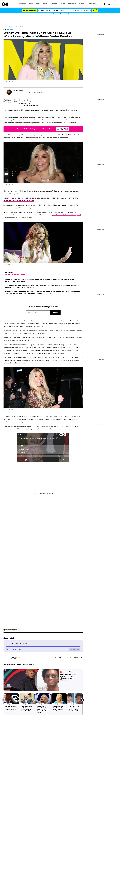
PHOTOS (54, 4)
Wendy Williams (19, 110)
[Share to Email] (29, 100)
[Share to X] (16, 100)
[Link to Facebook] (100, 3)
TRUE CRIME (72, 4)
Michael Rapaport (53, 345)
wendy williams (18, 26)
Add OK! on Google (32, 105)
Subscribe (92, 4)
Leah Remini (18, 347)
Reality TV (22, 4)
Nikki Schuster (18, 90)
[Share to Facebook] (10, 100)
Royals (45, 4)
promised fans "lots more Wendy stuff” (66, 215)
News (10, 26)
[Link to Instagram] (104, 3)
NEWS (31, 4)
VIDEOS (62, 4)
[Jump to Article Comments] (5, 100)
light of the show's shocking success (18, 426)
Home (5, 26)
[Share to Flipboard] (22, 100)
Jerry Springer (65, 345)
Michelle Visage (46, 350)
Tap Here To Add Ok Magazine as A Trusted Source (35, 129)
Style (38, 4)
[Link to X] (109, 3)
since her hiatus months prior (57, 138)
